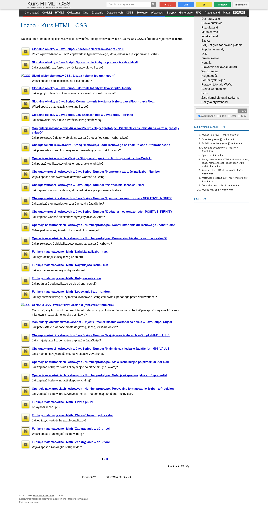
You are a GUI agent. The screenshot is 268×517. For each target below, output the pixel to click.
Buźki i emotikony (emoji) (215, 143)
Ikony (243, 116)
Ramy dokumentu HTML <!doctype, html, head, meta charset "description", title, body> (225, 163)
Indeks (223, 116)
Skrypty (171, 12)
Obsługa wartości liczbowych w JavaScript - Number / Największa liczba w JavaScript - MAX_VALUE (101, 335)
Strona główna (119, 477)
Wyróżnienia (209, 71)
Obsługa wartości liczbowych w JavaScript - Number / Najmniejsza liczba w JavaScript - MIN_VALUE (101, 348)
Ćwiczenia (73, 12)
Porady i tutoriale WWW (216, 84)
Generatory (186, 12)
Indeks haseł (209, 36)
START (21, 13)
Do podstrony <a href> (214, 185)
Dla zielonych (115, 12)
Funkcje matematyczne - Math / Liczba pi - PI (62, 402)
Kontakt (206, 62)
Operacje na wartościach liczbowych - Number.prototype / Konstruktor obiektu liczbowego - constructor (103, 225)
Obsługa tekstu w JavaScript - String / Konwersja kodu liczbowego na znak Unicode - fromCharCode (101, 145)
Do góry (89, 477)
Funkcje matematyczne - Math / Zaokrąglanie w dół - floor (71, 442)
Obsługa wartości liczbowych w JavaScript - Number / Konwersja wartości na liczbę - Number (96, 171)
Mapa (226, 12)
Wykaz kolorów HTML (213, 134)
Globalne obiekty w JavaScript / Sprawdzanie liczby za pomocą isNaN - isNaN (85, 62)
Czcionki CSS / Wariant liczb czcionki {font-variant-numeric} (73, 305)
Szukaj (205, 40)
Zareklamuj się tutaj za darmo (220, 97)
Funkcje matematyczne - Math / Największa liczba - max (70, 251)
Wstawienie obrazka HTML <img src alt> (224, 177)
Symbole (206, 155)
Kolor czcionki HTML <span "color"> (221, 170)
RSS (61, 495)
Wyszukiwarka (208, 116)
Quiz (86, 12)
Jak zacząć (32, 12)
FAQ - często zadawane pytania (221, 45)
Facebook (265, 514)
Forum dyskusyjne (213, 80)
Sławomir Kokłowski (43, 495)
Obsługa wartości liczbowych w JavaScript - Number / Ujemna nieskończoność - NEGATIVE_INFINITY (102, 198)
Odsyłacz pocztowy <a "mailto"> (219, 147)
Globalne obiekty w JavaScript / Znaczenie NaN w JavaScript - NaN (78, 49)
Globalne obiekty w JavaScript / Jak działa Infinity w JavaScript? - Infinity (81, 88)
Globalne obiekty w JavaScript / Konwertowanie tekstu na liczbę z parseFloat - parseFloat (93, 101)
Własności (157, 12)
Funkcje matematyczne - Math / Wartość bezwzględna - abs (72, 415)
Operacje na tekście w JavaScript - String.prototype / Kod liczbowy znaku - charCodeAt (92, 158)
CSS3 (129, 12)
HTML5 (59, 12)
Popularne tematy (212, 49)
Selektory (142, 12)
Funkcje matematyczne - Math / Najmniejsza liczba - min (70, 265)
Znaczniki (97, 12)
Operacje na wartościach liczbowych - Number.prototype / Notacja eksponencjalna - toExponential (99, 375)
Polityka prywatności (214, 102)
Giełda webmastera (214, 88)
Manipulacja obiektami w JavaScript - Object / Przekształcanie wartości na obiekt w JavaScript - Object (102, 322)
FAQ (198, 12)
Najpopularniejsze (210, 127)
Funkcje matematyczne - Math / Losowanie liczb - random (71, 291)
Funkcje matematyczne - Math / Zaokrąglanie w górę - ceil (71, 428)
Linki (204, 93)
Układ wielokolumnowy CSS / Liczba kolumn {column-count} (73, 75)
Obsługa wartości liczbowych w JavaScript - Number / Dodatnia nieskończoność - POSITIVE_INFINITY (102, 211)
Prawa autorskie (211, 23)
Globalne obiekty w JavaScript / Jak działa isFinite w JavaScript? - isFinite (82, 114)
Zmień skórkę (210, 58)
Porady (200, 198)
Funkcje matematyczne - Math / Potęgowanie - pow (66, 278)
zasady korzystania (77, 499)
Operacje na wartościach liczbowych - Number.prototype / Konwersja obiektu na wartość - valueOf (99, 238)
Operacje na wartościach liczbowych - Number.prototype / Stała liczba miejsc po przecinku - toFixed (100, 362)
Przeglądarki (212, 12)
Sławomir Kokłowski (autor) (219, 67)
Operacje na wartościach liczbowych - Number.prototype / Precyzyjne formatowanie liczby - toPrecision (103, 388)
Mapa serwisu (210, 31)
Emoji (233, 116)
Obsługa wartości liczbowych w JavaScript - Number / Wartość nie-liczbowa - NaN (88, 185)
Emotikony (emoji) (211, 139)
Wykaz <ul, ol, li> (211, 189)
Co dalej (47, 12)
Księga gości (209, 75)
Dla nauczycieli (211, 18)
